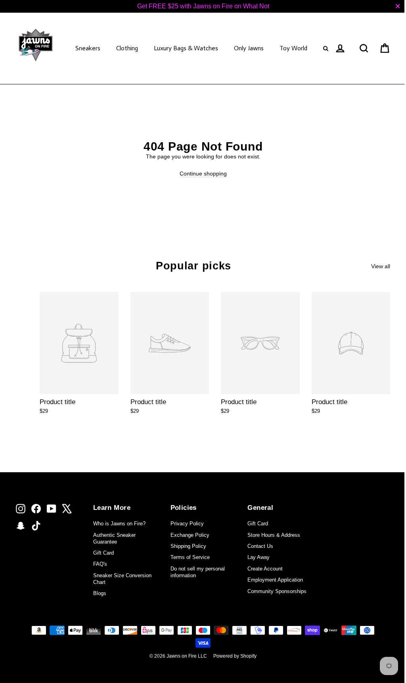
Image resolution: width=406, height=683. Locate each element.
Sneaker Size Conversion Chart (122, 578)
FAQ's (100, 564)
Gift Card (103, 553)
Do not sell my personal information (197, 572)
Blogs (99, 593)
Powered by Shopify (235, 656)
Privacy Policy (187, 524)
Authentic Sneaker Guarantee (114, 538)
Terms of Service (190, 557)
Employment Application (275, 580)
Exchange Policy (189, 535)
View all (380, 266)
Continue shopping (203, 173)
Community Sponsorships (276, 591)
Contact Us (260, 546)
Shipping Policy (188, 546)
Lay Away (258, 557)
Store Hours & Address (273, 535)
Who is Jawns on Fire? (119, 524)
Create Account (265, 569)
